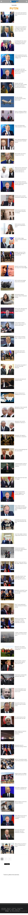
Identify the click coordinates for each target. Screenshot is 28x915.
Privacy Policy (20, 908)
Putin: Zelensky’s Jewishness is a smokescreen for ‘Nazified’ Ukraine (21, 141)
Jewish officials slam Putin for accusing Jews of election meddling (21, 817)
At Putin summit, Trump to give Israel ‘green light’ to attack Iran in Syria (20, 662)
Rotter (12, 909)
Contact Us (14, 908)
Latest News (3, 908)
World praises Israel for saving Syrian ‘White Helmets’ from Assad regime (21, 549)
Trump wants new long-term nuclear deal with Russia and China (21, 14)
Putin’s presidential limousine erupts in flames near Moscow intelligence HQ (21, 56)
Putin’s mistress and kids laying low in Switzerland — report (20, 225)
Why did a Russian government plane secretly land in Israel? (20, 99)
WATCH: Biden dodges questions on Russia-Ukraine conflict (21, 239)
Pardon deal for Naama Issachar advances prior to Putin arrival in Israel (20, 324)
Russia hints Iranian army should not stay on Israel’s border (20, 704)
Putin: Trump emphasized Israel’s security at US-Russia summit (21, 606)
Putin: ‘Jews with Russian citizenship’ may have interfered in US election (20, 831)
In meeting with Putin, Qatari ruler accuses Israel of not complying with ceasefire (20, 42)
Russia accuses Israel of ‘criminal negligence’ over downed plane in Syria (20, 493)
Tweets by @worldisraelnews (11, 874)
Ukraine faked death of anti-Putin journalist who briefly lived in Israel (20, 690)
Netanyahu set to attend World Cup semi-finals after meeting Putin (20, 648)
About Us (9, 908)
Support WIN (17, 909)
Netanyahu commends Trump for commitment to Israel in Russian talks (21, 592)
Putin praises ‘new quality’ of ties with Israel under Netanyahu (20, 366)
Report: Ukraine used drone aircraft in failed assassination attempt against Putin (21, 183)
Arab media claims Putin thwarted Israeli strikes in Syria (20, 352)
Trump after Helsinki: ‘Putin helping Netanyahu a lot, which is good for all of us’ (20, 577)
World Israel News (16, 911)
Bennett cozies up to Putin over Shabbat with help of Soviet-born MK (20, 253)
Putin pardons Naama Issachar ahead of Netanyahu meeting (21, 296)
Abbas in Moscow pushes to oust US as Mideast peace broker (20, 845)
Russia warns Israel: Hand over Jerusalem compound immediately (20, 211)
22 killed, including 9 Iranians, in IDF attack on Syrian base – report (21, 634)
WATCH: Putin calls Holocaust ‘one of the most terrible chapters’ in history (21, 310)
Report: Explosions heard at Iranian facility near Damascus (20, 732)
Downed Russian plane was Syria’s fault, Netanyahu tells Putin (20, 521)
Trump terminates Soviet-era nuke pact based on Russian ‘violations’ (21, 465)
